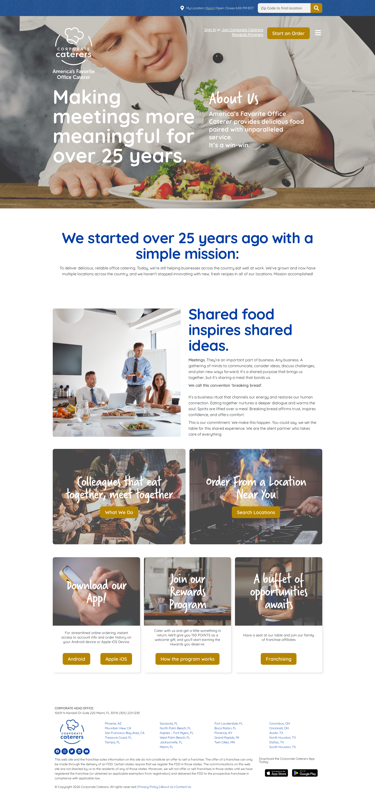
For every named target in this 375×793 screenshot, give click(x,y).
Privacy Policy (148, 787)
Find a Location (316, 8)
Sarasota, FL (169, 723)
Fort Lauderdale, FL (228, 723)
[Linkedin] (79, 751)
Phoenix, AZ (113, 723)
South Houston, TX (282, 747)
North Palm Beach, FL (175, 728)
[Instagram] (65, 751)
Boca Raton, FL (225, 728)
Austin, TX (276, 733)
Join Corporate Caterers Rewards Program (242, 32)
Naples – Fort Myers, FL (177, 733)
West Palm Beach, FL (175, 737)
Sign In (210, 29)
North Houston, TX (282, 737)
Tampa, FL (112, 742)
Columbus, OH (279, 723)
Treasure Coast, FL (118, 737)
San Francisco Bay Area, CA (124, 733)
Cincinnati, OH (279, 728)
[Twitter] (72, 751)
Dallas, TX (276, 742)
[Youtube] (86, 751)
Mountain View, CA (118, 728)
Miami (209, 8)
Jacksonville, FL (171, 742)
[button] (318, 33)
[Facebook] (57, 751)
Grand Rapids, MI (226, 737)
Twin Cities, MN (224, 742)
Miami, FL (166, 747)
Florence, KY (223, 733)
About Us (166, 787)
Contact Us (183, 787)
